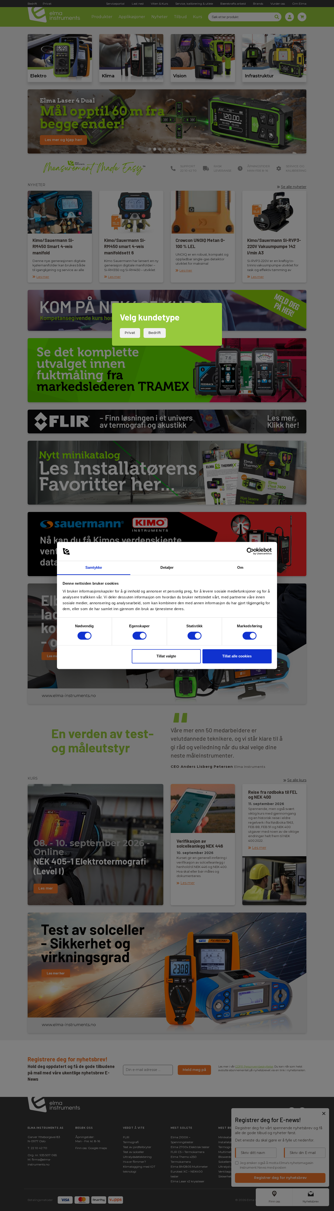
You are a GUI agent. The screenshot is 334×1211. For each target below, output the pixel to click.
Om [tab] (240, 567)
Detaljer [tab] (167, 567)
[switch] (139, 636)
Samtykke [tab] (93, 567)
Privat (130, 333)
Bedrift (154, 333)
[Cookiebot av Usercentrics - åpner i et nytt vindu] (250, 551)
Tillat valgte (166, 656)
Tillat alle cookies (237, 656)
